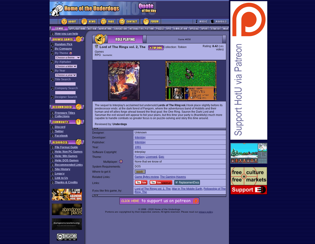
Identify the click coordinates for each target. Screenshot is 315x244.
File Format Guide (66, 147)
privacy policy (206, 212)
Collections (62, 116)
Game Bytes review (147, 176)
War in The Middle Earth (187, 188)
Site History (62, 169)
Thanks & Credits (66, 182)
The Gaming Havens (173, 176)
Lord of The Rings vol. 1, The (153, 188)
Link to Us (61, 178)
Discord (60, 127)
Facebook (61, 135)
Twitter (59, 131)
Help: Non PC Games (69, 151)
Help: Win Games (66, 156)
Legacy (60, 173)
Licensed (151, 156)
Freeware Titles (65, 112)
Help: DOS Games (67, 160)
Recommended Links (69, 164)
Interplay (140, 137)
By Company (63, 48)
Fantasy (139, 156)
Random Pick (63, 44)
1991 (138, 147)
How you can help (66, 33)
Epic (161, 156)
